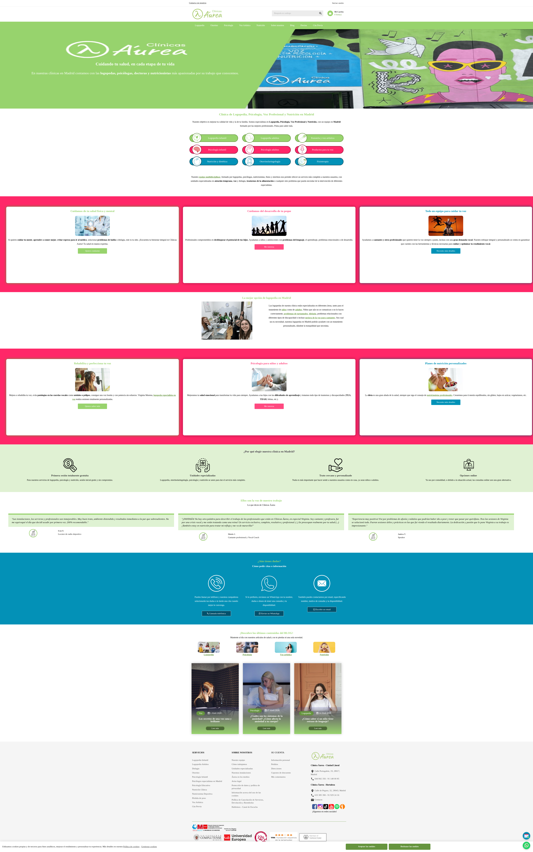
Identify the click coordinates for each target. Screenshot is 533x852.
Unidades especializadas (242, 768)
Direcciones (276, 768)
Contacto (318, 800)
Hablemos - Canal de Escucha (245, 807)
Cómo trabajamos (239, 764)
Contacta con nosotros (197, 3)
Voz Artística (244, 25)
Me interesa (269, 247)
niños (284, 309)
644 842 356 (320, 779)
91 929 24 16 (333, 795)
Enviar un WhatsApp (270, 613)
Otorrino (214, 25)
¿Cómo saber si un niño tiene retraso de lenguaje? (317, 720)
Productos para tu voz (322, 149)
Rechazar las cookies (410, 846)
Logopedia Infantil (200, 760)
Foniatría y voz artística (322, 138)
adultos (298, 309)
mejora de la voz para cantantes (320, 318)
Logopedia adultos (270, 138)
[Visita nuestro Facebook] (314, 808)
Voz (200, 713)
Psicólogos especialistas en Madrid (207, 781)
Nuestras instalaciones (241, 773)
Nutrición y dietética (217, 161)
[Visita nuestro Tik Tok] (326, 808)
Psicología (228, 25)
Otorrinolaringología (270, 161)
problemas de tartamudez (296, 314)
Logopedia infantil (217, 138)
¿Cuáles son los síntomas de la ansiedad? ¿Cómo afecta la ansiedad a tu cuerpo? (266, 719)
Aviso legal (236, 781)
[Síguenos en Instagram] (320, 808)
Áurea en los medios (240, 777)
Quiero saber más (92, 406)
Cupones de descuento (281, 773)
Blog (292, 25)
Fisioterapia (323, 161)
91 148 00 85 (333, 779)
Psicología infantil (217, 149)
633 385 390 (320, 795)
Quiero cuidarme (92, 251)
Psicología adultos (270, 149)
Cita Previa (318, 25)
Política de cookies (131, 846)
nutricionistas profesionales (439, 395)
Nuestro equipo (238, 760)
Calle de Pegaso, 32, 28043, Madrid (330, 790)
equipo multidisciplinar (209, 177)
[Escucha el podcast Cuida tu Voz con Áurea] (342, 808)
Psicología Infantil (200, 777)
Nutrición (261, 25)
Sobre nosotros (277, 25)
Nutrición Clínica (199, 790)
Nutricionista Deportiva (202, 794)
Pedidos (274, 764)
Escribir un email (323, 609)
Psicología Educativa (201, 785)
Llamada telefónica (217, 613)
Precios (304, 25)
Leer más (215, 728)
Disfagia (195, 768)
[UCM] (207, 837)
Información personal (280, 760)
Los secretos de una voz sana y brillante (215, 720)
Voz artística (286, 654)
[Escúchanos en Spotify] (336, 808)
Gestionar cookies (149, 846)
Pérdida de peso (199, 798)
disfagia (312, 314)
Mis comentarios (278, 777)
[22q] (260, 837)
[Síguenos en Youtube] (331, 808)
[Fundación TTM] (283, 837)
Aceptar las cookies (366, 846)
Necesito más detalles (446, 251)
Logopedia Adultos (200, 764)
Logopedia (199, 25)
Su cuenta (277, 752)
